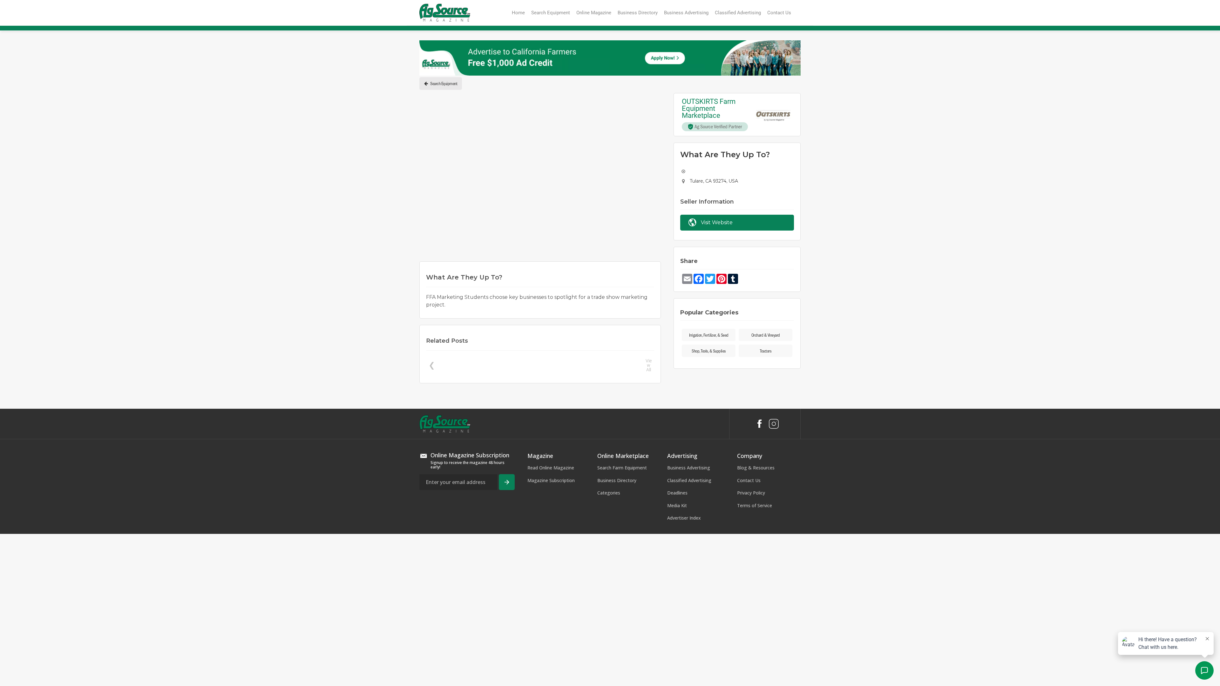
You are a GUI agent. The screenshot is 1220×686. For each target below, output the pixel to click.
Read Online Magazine (550, 468)
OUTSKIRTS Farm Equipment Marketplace (709, 108)
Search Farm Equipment (622, 468)
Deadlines (677, 493)
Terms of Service (754, 505)
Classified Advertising (689, 480)
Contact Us (749, 480)
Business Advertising (688, 468)
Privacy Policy (751, 493)
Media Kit (677, 505)
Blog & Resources (756, 468)
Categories (608, 493)
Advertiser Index (684, 518)
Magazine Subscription (551, 480)
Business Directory (616, 480)
